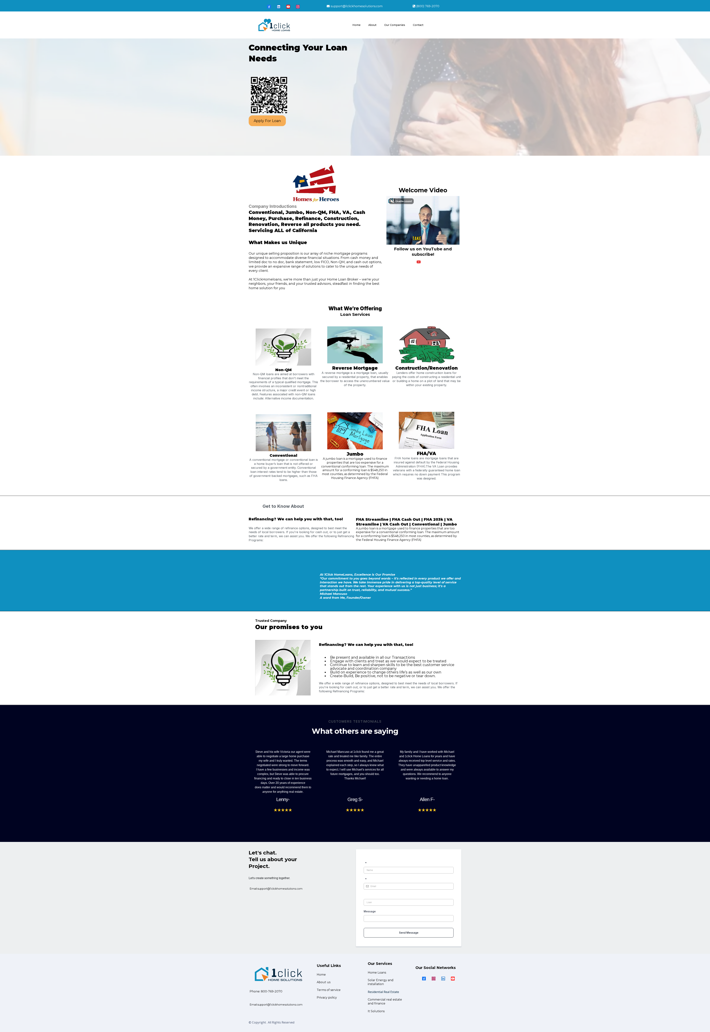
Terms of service (329, 990)
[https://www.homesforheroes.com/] (316, 183)
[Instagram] (298, 6)
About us (323, 982)
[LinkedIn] (278, 6)
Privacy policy (327, 997)
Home (321, 974)
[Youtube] (288, 6)
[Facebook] (269, 6)
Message (370, 911)
